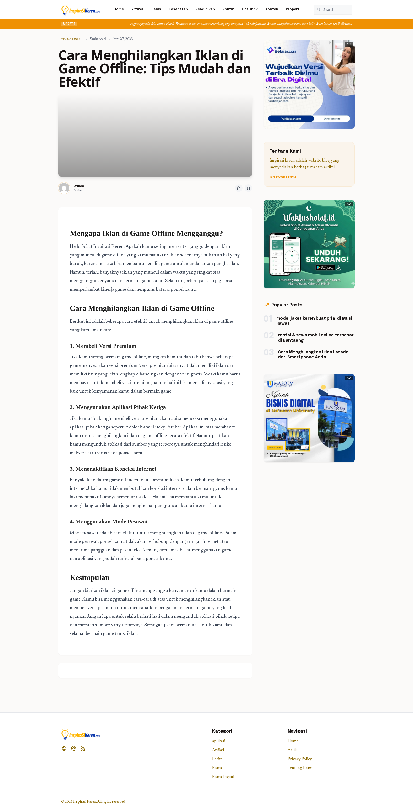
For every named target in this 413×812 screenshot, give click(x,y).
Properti (293, 9)
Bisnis (156, 9)
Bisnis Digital (223, 777)
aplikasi (218, 741)
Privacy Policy (300, 759)
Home (119, 9)
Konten (271, 9)
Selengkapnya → (285, 177)
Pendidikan (205, 9)
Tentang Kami (300, 768)
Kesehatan (178, 9)
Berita (217, 759)
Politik (228, 9)
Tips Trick (249, 9)
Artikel (137, 9)
